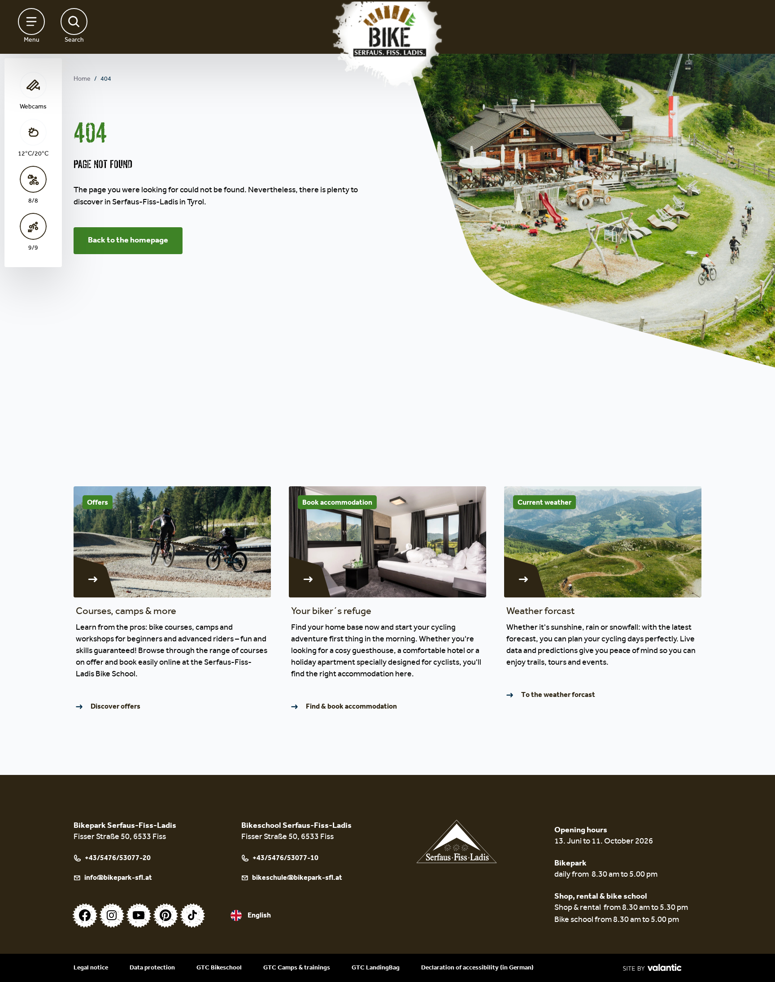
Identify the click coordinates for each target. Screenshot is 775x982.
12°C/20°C (33, 154)
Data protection (152, 968)
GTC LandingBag (376, 968)
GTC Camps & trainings (296, 968)
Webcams (33, 107)
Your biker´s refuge (331, 612)
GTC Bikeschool (219, 968)
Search (74, 41)
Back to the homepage (128, 240)
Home (82, 80)
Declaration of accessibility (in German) (477, 968)
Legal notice (91, 968)
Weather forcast (540, 612)
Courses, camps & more (126, 612)
